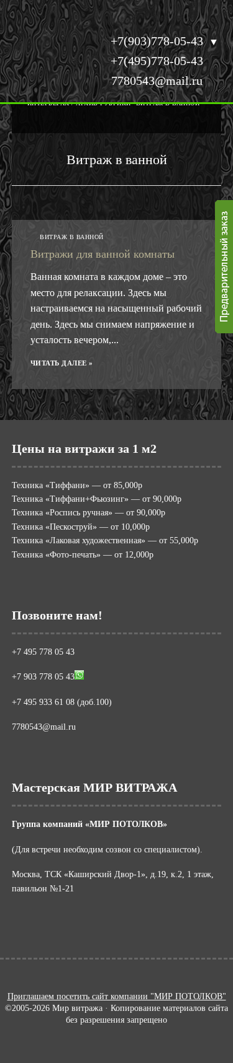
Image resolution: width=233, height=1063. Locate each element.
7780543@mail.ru (157, 80)
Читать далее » (61, 363)
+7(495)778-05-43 (157, 61)
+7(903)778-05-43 (157, 41)
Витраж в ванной (72, 237)
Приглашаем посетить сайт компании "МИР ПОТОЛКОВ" (116, 996)
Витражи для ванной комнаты (102, 254)
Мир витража (45, 65)
